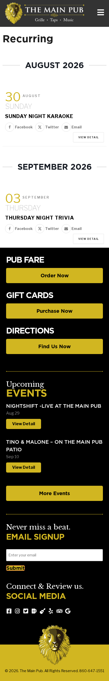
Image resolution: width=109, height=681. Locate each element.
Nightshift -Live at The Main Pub (53, 406)
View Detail (88, 137)
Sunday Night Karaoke (39, 116)
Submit (15, 568)
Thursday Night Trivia (39, 218)
